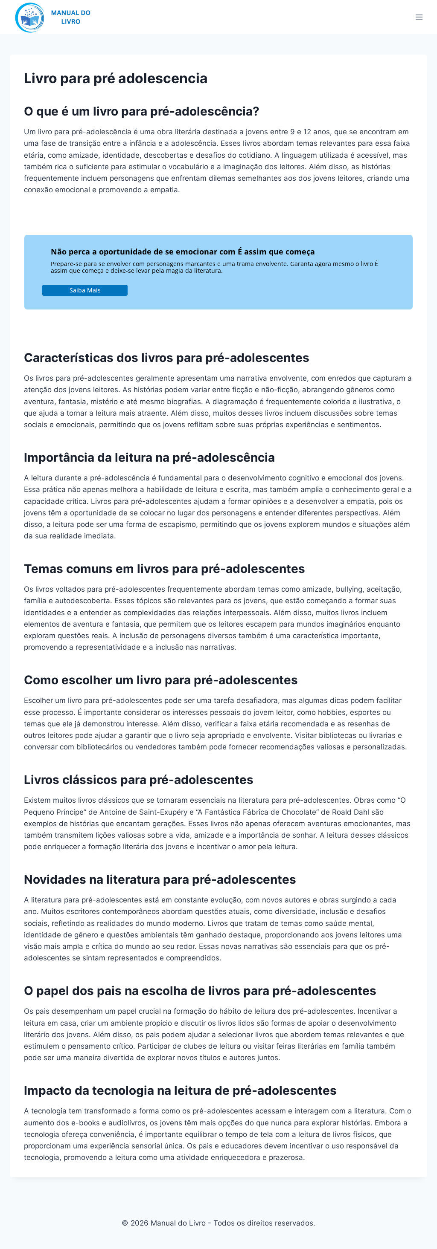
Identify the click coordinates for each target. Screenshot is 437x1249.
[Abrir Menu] (419, 16)
